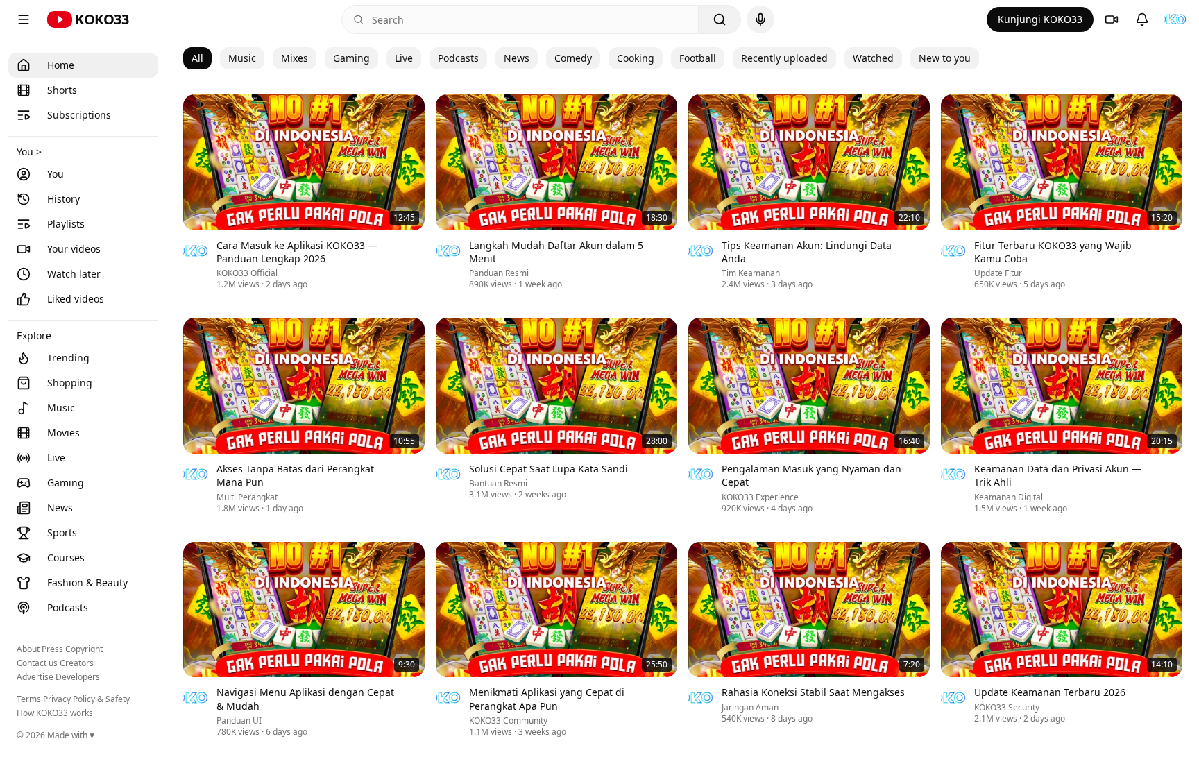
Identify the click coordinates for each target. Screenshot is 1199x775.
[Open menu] (23, 19)
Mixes (294, 58)
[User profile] (1175, 19)
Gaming (351, 58)
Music (242, 58)
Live (404, 58)
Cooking (635, 58)
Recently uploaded (784, 58)
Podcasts (458, 58)
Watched (873, 58)
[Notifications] (1142, 19)
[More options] (416, 247)
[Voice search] (760, 19)
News (516, 58)
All (197, 58)
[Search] (720, 19)
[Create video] (1111, 19)
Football (697, 58)
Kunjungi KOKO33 (1040, 19)
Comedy (573, 58)
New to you (945, 58)
